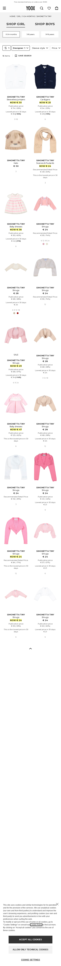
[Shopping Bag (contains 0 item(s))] (56, 8)
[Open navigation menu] (4, 8)
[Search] (41, 8)
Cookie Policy (36, 925)
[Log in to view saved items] (49, 8)
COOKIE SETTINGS (30, 960)
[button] (30, 648)
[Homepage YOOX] (30, 8)
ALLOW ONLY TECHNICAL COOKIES (30, 949)
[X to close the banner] (57, 904)
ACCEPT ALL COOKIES (30, 939)
